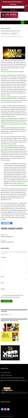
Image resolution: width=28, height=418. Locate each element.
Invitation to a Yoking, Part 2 (7, 241)
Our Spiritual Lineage (6, 372)
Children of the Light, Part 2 (7, 235)
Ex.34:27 (3, 125)
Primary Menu (26, 22)
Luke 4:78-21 (21, 183)
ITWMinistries (10, 36)
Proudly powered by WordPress (7, 416)
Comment (4, 257)
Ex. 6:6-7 (13, 116)
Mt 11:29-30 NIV (11, 143)
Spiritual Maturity (5, 28)
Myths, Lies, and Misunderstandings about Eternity (12, 377)
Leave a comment (19, 36)
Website (3, 289)
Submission (19, 228)
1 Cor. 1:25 (7, 94)
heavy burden (12, 228)
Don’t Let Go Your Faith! (6, 375)
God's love (4, 228)
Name (2, 276)
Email (2, 282)
